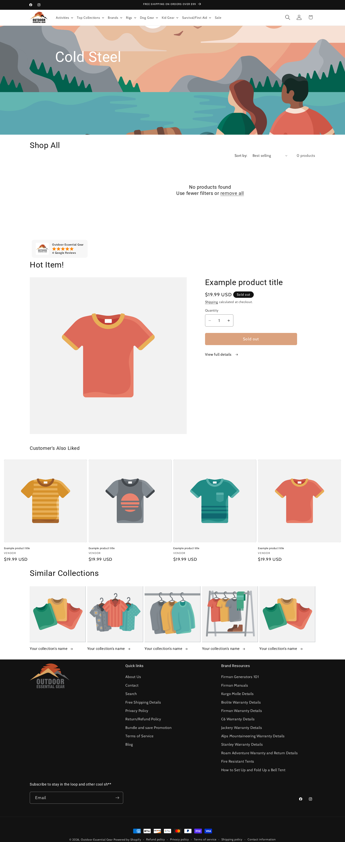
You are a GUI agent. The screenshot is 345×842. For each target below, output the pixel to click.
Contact (131, 685)
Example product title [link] (17, 548)
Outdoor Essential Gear (97, 839)
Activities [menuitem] (62, 18)
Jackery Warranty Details (241, 727)
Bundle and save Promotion (148, 727)
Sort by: (241, 155)
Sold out (251, 339)
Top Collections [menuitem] (88, 18)
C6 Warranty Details (238, 719)
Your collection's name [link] (49, 649)
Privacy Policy (136, 710)
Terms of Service (139, 736)
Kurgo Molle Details (237, 693)
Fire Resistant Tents (237, 761)
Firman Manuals (234, 685)
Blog (129, 744)
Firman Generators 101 (240, 676)
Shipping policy (231, 839)
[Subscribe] (117, 798)
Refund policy (155, 839)
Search (131, 693)
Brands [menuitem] (113, 18)
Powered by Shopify (127, 839)
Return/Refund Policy (143, 719)
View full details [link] (219, 354)
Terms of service (205, 839)
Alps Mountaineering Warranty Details (253, 736)
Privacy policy (179, 839)
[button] (287, 17)
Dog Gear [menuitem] (147, 18)
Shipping (211, 302)
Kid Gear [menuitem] (168, 18)
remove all (232, 193)
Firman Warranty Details (241, 710)
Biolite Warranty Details (241, 702)
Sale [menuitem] (218, 18)
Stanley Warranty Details (242, 744)
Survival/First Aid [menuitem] (194, 18)
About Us (133, 676)
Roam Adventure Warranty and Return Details (259, 753)
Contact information (262, 839)
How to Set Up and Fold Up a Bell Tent (253, 770)
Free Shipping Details (143, 702)
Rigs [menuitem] (129, 18)
